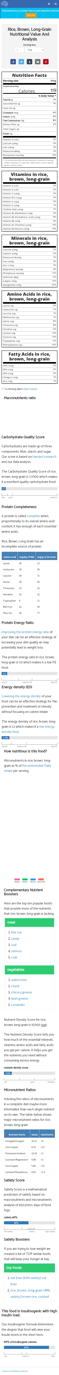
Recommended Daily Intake (27, 768)
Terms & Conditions (11, 1371)
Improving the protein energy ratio (25, 632)
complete (33, 516)
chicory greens (21, 992)
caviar (15, 938)
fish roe (16, 932)
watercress (19, 980)
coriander (18, 1005)
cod (14, 945)
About (25, 1371)
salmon (16, 951)
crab (14, 957)
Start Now (31, 15)
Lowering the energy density (21, 696)
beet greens (19, 998)
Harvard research (44, 456)
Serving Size (29, 44)
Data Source (30, 389)
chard (15, 986)
